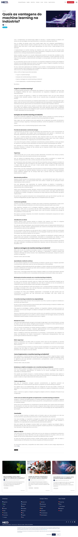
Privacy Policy (45, 529)
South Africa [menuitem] (43, 506)
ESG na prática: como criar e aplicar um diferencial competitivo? (14, 477)
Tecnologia (5, 27)
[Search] (65, 2)
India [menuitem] (60, 504)
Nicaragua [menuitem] (24, 508)
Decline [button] (58, 534)
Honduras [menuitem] (24, 504)
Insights (28, 2)
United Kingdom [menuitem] (44, 515)
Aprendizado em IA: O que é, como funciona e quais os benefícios (63, 477)
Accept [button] (54, 534)
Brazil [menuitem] (4, 504)
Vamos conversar (70, 2)
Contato (45, 2)
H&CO (5, 24)
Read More (23, 490)
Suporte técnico (51, 2)
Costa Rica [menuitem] (5, 515)
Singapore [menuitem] (61, 508)
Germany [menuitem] (42, 502)
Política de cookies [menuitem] (20, 524)
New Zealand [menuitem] (62, 506)
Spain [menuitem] (42, 508)
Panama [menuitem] (23, 510)
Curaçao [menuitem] (5, 517)
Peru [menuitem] (23, 512)
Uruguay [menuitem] (23, 515)
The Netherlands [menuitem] (44, 512)
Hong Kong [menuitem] (61, 502)
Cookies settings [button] (48, 534)
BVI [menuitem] (4, 506)
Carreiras (37, 2)
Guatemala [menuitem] (24, 502)
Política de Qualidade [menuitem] (29, 524)
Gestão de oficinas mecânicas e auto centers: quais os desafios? (37, 477)
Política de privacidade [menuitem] (6, 524)
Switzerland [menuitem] (43, 510)
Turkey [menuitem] (60, 510)
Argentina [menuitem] (5, 502)
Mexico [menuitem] (23, 506)
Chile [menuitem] (4, 510)
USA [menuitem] (23, 517)
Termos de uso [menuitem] (14, 524)
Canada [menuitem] (5, 508)
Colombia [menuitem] (5, 512)
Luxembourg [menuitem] (43, 504)
